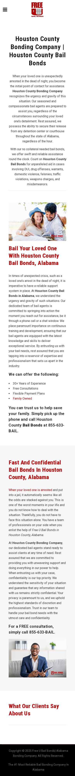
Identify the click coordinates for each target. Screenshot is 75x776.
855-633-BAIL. (42, 632)
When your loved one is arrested (30, 490)
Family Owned (22, 398)
